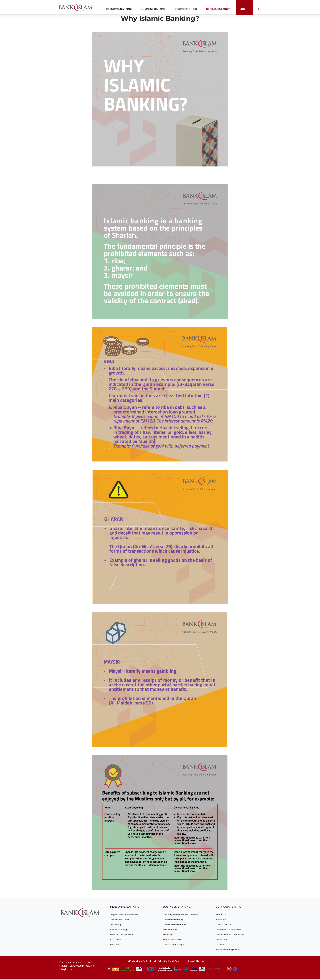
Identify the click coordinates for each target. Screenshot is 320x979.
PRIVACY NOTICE (195, 960)
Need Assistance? (218, 9)
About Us (221, 914)
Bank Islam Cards (119, 919)
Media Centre (223, 924)
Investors (221, 919)
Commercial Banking (174, 924)
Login (243, 9)
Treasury (168, 934)
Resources (221, 939)
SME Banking (170, 929)
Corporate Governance (228, 929)
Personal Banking (119, 9)
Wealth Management (122, 934)
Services (114, 944)
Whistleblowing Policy (228, 949)
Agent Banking (118, 929)
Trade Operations (172, 939)
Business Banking (153, 9)
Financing (115, 924)
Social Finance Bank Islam (230, 934)
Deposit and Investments (124, 914)
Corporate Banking (173, 919)
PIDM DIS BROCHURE (136, 960)
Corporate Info (186, 9)
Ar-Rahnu (115, 939)
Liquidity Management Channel (180, 914)
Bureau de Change (173, 944)
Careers (220, 944)
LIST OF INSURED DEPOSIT (167, 960)
